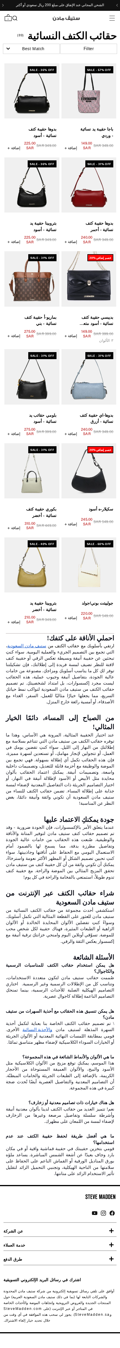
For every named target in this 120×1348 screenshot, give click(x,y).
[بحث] (15, 18)
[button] (112, 18)
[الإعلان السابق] (117, 5)
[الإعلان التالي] (3, 5)
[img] (112, 1213)
